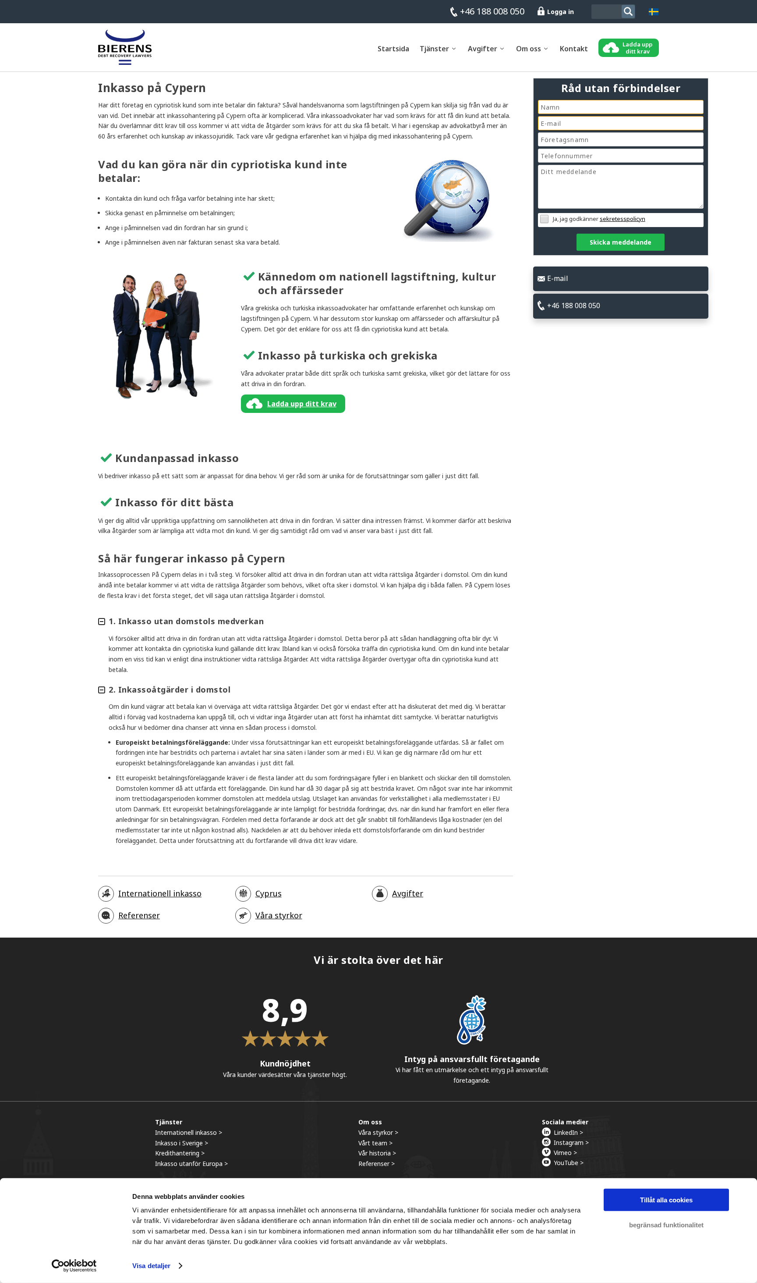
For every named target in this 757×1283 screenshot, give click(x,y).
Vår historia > (377, 1153)
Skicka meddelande (620, 242)
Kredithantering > (180, 1153)
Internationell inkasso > (188, 1132)
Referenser (139, 915)
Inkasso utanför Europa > (191, 1163)
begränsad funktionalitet (666, 1224)
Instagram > (571, 1142)
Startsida (393, 48)
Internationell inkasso (160, 893)
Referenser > (376, 1163)
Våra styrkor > (378, 1132)
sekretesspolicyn (622, 219)
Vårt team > (375, 1143)
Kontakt (574, 48)
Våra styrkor (278, 915)
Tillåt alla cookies (666, 1200)
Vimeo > (565, 1152)
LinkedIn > (568, 1132)
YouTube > (569, 1163)
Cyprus (268, 893)
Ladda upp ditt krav (301, 404)
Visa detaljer (151, 1265)
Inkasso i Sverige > (181, 1143)
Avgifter (407, 893)
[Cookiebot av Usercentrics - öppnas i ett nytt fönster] (74, 1265)
